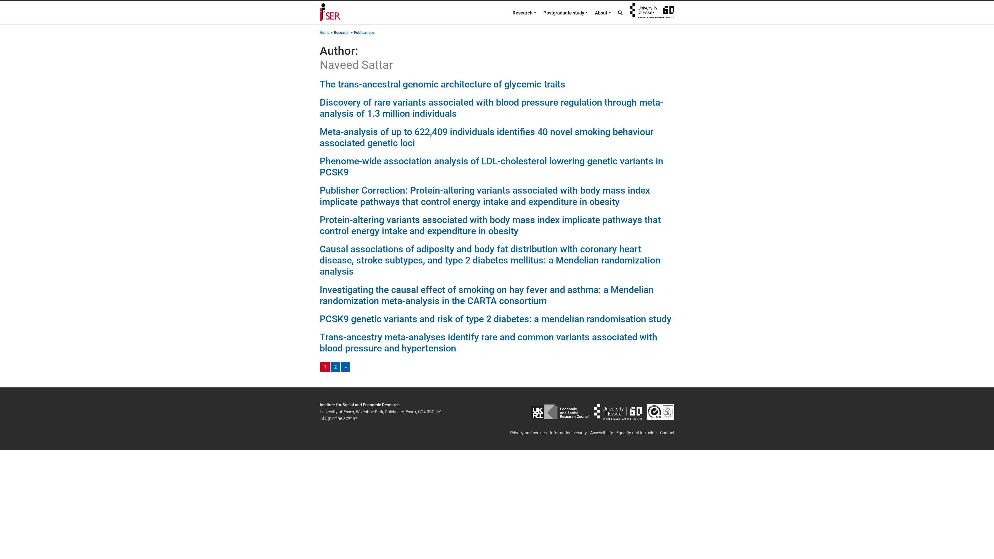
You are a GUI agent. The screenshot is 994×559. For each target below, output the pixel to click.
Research (522, 13)
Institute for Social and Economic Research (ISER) (330, 12)
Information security (568, 432)
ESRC (560, 412)
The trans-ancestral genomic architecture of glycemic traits (442, 84)
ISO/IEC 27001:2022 (660, 412)
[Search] (620, 13)
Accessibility (601, 432)
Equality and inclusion (636, 432)
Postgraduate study (563, 13)
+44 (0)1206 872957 (338, 418)
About (601, 13)
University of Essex (652, 12)
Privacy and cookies (528, 432)
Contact (667, 432)
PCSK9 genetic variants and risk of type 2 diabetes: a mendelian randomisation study (495, 319)
